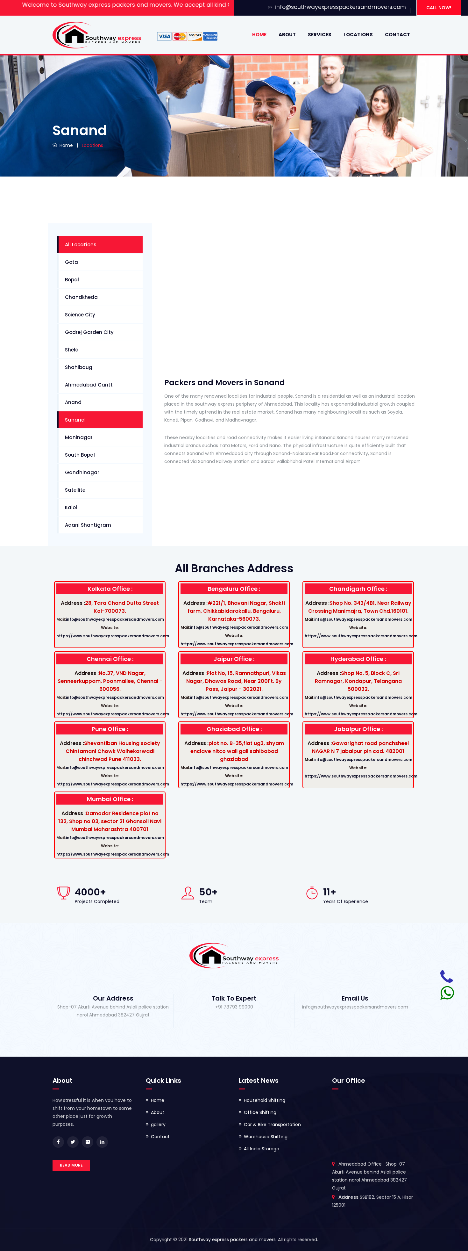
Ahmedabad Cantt (89, 384)
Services (319, 34)
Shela (72, 349)
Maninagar (79, 437)
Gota (71, 262)
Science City (80, 314)
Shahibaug (78, 367)
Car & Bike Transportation (272, 1124)
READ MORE (71, 1165)
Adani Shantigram (88, 525)
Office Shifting (260, 1112)
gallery (158, 1124)
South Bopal (80, 455)
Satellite (75, 490)
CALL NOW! (438, 7)
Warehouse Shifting (265, 1136)
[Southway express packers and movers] (97, 35)
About (287, 34)
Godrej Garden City (89, 332)
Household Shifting (264, 1100)
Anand (73, 402)
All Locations (80, 244)
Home (259, 34)
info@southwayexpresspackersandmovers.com (340, 7)
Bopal (72, 279)
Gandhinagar (82, 472)
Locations (358, 34)
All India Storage (261, 1149)
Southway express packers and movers (232, 1239)
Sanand (75, 419)
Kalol (71, 507)
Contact (397, 34)
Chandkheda (81, 297)
